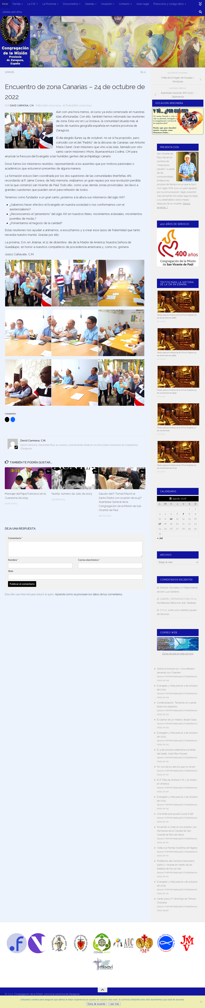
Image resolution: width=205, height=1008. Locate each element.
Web (10, 571)
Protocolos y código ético (168, 3)
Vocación (106, 3)
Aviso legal (142, 3)
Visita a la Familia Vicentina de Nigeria (177, 847)
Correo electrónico (89, 560)
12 (171, 518)
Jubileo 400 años (12, 11)
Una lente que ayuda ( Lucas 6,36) (175, 813)
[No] (201, 1001)
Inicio (5, 3)
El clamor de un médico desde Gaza (176, 719)
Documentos (70, 3)
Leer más (114, 1004)
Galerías (89, 3)
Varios (9, 72)
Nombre (13, 560)
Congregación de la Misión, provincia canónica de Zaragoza (46, 994)
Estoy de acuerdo (96, 1004)
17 (160, 523)
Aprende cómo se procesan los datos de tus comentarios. (89, 594)
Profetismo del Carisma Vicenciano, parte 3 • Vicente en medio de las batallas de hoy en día (176, 865)
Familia (16, 3)
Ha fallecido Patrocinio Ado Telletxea (176, 602)
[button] (28, 283)
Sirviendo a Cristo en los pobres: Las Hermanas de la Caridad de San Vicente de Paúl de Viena (176, 831)
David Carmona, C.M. (22, 105)
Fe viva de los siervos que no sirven (176, 766)
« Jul (160, 538)
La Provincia (49, 3)
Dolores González (170, 587)
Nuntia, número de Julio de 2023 (72, 493)
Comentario (15, 538)
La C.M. (31, 3)
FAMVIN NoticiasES (174, 676)
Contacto (124, 3)
